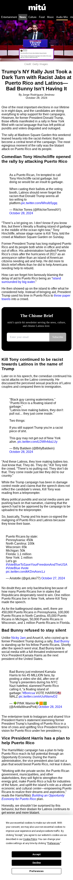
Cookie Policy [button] (30, 839)
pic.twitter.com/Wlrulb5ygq (39, 203)
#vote (25, 568)
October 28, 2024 (21, 213)
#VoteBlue (13, 568)
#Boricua (29, 693)
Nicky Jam (18, 637)
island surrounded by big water (31, 280)
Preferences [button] (53, 843)
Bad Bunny (61, 641)
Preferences (36, 871)
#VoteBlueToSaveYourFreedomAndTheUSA (36, 564)
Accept (37, 854)
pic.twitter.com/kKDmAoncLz (25, 571)
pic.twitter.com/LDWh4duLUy (37, 441)
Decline (37, 862)
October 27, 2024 (53, 578)
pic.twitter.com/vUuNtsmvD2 (38, 696)
